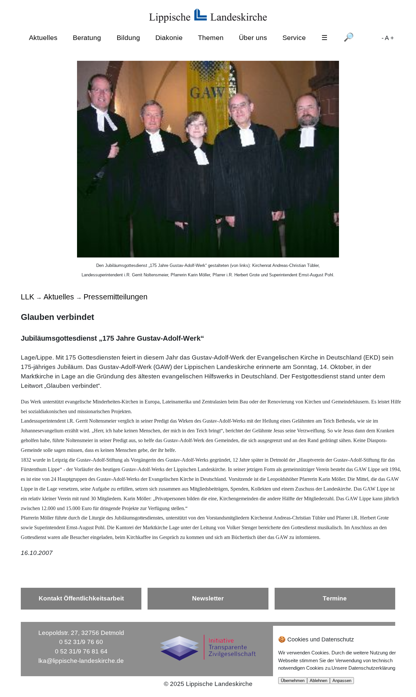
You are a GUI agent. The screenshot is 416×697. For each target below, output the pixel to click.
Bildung (128, 37)
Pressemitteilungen (116, 297)
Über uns (253, 37)
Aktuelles (43, 37)
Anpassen (341, 680)
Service (294, 37)
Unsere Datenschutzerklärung (363, 668)
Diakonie (169, 37)
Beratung (87, 37)
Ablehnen (318, 680)
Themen (211, 37)
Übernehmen (293, 680)
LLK (27, 297)
